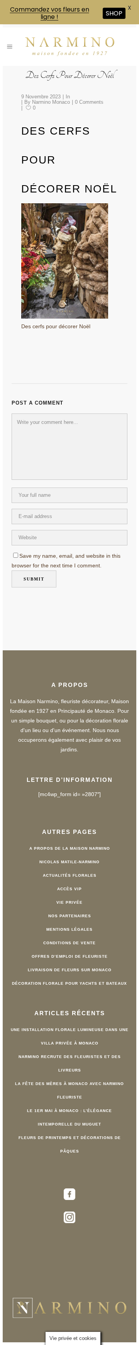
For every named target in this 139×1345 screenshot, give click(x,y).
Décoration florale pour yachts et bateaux (69, 983)
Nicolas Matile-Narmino (69, 862)
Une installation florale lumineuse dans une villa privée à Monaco (70, 1036)
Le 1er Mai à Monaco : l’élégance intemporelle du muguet (69, 1117)
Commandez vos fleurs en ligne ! (49, 13)
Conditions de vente (69, 943)
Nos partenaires (69, 916)
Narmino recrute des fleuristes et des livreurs (70, 1063)
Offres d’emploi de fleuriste (70, 956)
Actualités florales (70, 875)
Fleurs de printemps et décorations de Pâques (70, 1144)
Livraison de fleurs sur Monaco (70, 970)
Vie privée (69, 902)
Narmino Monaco (51, 102)
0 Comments (89, 102)
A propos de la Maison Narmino (69, 848)
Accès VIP (69, 889)
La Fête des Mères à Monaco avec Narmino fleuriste (69, 1090)
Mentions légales (69, 929)
